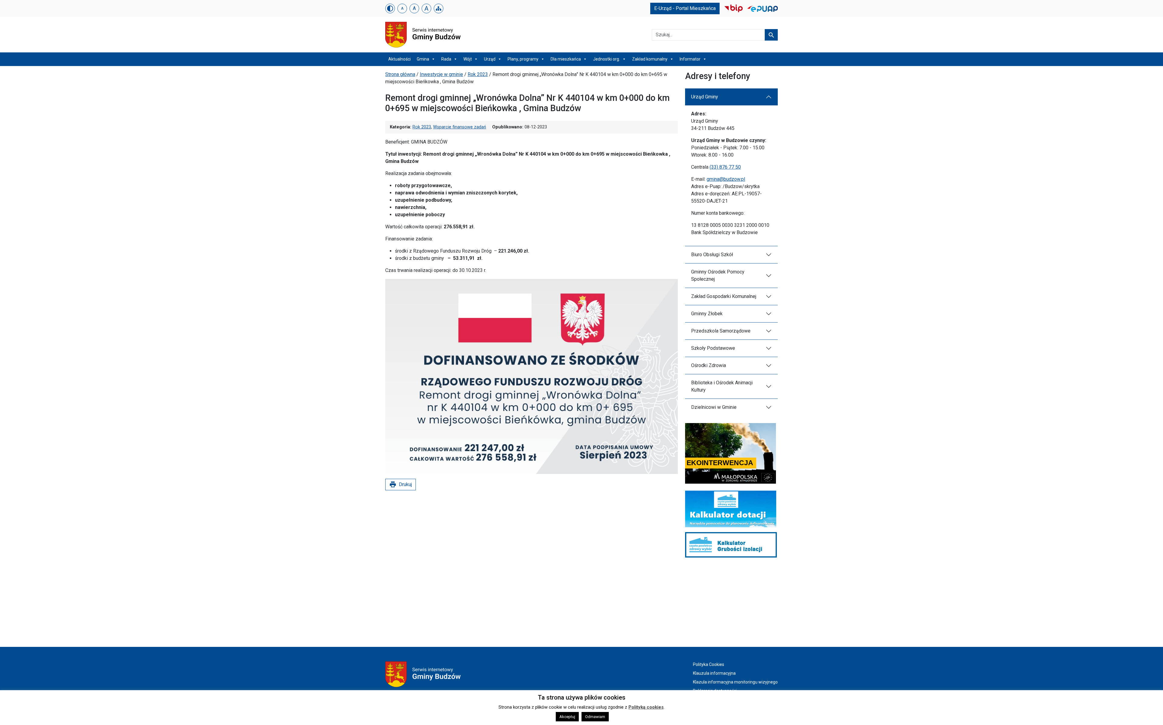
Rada (446, 59)
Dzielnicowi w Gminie (714, 407)
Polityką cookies (646, 707)
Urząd (489, 59)
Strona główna (400, 74)
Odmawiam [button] (595, 716)
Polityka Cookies (708, 664)
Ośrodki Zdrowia (708, 365)
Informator (690, 59)
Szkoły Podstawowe (713, 348)
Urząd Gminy (704, 97)
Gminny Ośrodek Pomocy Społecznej (717, 275)
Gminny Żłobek (707, 313)
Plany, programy (523, 59)
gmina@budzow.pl (726, 179)
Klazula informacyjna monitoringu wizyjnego (735, 682)
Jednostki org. (606, 59)
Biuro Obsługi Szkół (712, 254)
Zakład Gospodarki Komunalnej (723, 296)
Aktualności (399, 59)
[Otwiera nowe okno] (733, 8)
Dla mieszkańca (566, 59)
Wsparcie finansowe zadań (459, 127)
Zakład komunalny (650, 59)
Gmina (423, 59)
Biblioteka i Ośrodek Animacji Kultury (722, 386)
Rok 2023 (478, 74)
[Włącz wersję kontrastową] (390, 8)
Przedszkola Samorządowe (720, 331)
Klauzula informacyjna (714, 673)
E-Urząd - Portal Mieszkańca (685, 8)
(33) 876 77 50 (725, 167)
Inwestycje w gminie (441, 74)
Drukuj (400, 484)
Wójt (467, 59)
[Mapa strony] (438, 8)
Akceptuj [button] (567, 716)
